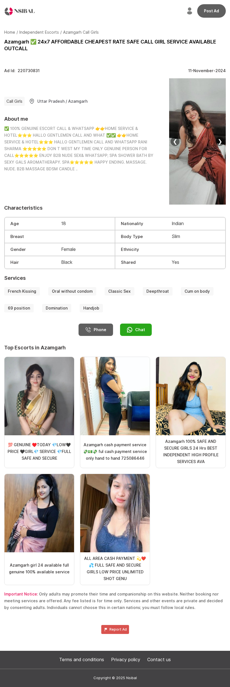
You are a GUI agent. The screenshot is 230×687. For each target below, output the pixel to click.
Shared (128, 262)
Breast (17, 236)
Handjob (91, 308)
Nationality (132, 223)
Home (9, 32)
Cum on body (197, 291)
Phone (100, 330)
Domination (57, 308)
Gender (18, 249)
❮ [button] (175, 141)
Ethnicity (130, 249)
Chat (140, 330)
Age (14, 223)
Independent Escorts (39, 32)
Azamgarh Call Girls (81, 32)
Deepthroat (157, 291)
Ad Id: (22, 70)
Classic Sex (119, 291)
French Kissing (22, 291)
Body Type (132, 236)
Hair (14, 262)
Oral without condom (72, 291)
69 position (19, 308)
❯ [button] (220, 141)
